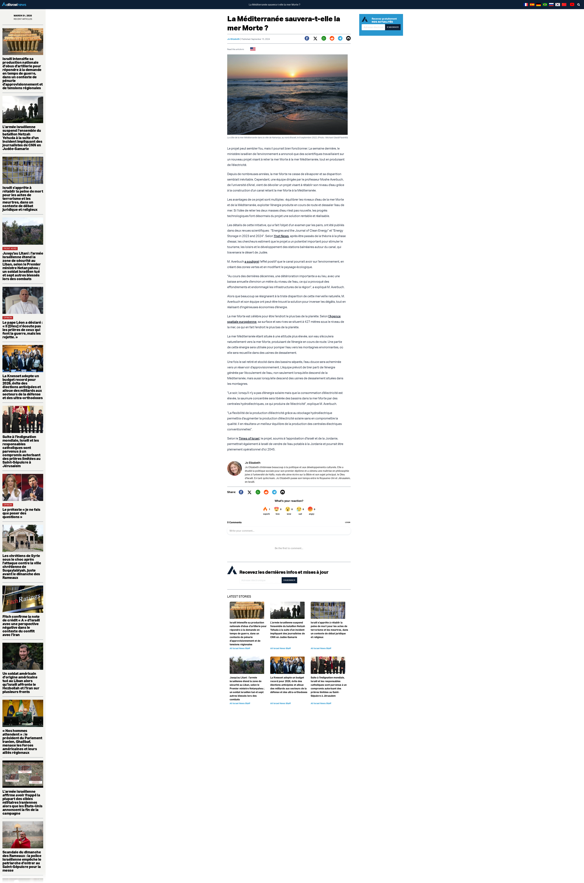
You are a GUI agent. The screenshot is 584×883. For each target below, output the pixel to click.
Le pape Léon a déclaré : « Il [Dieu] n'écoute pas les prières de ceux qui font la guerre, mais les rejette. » (22, 329)
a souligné (252, 261)
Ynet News (281, 236)
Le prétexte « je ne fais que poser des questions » (21, 513)
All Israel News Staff (240, 648)
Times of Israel (249, 438)
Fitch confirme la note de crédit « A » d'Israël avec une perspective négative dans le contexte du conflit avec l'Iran (21, 625)
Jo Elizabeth (233, 39)
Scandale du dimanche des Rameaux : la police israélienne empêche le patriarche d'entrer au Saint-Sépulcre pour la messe (21, 861)
